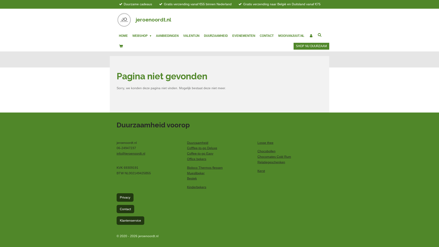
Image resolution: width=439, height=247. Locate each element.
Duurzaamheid (197, 143)
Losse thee (265, 143)
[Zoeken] (319, 35)
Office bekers (196, 159)
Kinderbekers (196, 187)
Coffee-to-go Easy (200, 153)
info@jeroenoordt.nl (131, 153)
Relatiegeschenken (271, 162)
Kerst (261, 171)
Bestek (192, 178)
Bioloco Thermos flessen (205, 167)
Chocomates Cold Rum (274, 156)
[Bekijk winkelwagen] (121, 46)
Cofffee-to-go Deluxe (202, 148)
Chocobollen (266, 151)
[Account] (311, 36)
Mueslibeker (196, 173)
